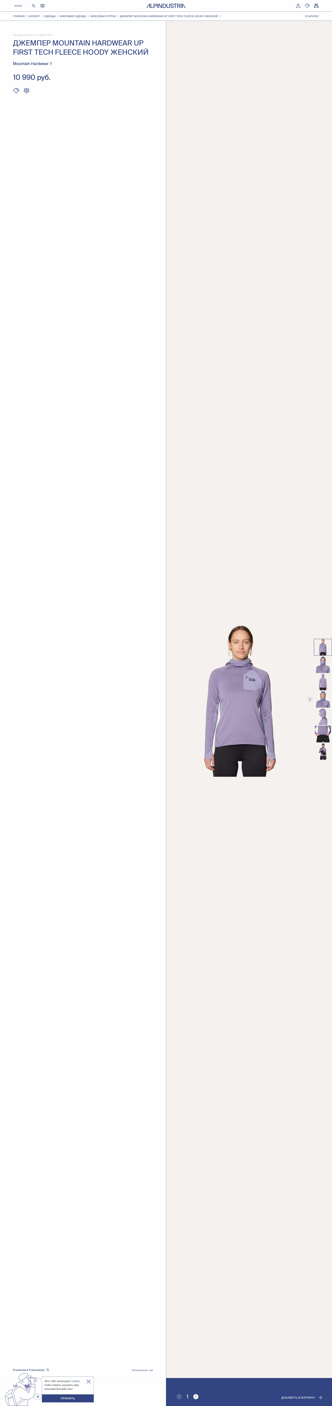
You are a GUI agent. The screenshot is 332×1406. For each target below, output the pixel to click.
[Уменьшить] (179, 1396)
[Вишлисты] (307, 6)
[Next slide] (310, 699)
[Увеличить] (195, 1396)
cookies (75, 1381)
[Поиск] (34, 6)
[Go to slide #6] (323, 734)
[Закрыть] (89, 1382)
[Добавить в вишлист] (16, 90)
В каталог (312, 16)
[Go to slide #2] (323, 664)
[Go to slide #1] (323, 647)
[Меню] (18, 6)
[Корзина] (316, 6)
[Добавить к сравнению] (26, 90)
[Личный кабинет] (298, 6)
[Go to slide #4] (323, 699)
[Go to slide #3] (323, 682)
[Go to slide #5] (323, 716)
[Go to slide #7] (323, 751)
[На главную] (166, 6)
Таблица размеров (139, 1370)
